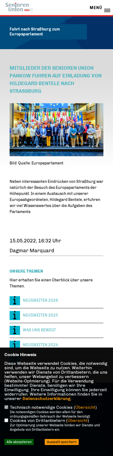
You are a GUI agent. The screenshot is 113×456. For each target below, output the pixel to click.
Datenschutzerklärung (46, 398)
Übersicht (85, 407)
